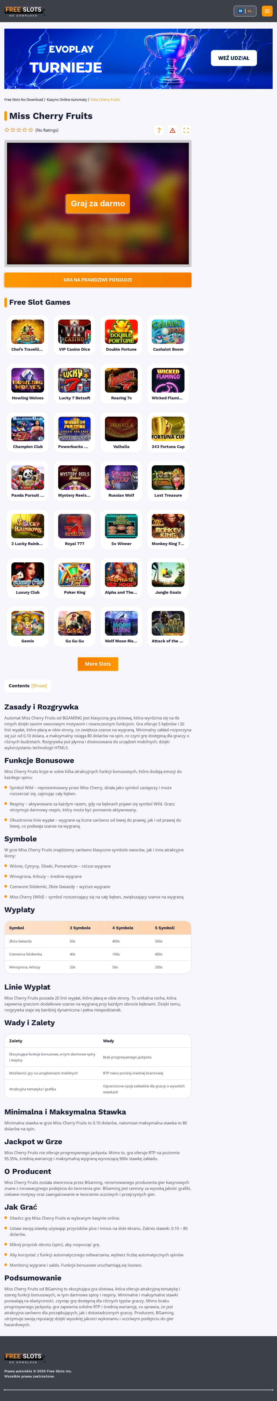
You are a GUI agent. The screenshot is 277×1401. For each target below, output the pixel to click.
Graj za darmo (98, 203)
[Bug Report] (172, 130)
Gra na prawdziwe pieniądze (98, 280)
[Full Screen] (186, 130)
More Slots (98, 663)
